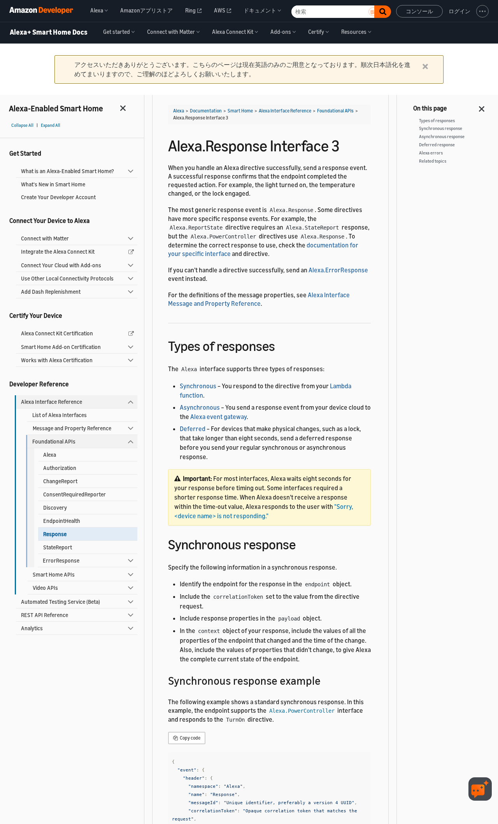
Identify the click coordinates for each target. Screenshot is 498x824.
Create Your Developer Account (58, 197)
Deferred (192, 429)
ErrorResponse (61, 560)
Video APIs (45, 587)
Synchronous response (440, 128)
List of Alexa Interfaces (59, 415)
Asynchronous (200, 407)
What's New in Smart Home (53, 184)
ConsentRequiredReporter (74, 494)
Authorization (59, 468)
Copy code (189, 738)
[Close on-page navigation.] (482, 106)
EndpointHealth (61, 520)
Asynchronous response (442, 136)
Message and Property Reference (72, 428)
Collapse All (22, 125)
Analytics (32, 628)
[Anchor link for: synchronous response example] (326, 680)
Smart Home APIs (54, 574)
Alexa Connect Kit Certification (57, 333)
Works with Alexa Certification (57, 360)
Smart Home (240, 111)
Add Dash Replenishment (51, 291)
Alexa (49, 454)
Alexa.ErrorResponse (338, 270)
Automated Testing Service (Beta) (60, 601)
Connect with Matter (45, 238)
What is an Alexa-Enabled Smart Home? (67, 171)
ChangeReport (60, 481)
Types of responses (437, 120)
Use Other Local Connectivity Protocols (67, 278)
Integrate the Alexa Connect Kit (58, 251)
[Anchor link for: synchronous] (302, 543)
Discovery (55, 507)
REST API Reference (44, 615)
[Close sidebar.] (123, 108)
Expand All (50, 125)
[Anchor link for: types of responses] (282, 345)
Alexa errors (431, 153)
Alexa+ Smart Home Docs (49, 32)
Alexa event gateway (218, 417)
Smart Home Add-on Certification (61, 347)
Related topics (432, 161)
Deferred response (437, 144)
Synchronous (198, 386)
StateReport (57, 547)
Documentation (206, 111)
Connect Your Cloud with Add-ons (61, 265)
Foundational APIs (53, 441)
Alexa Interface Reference (51, 401)
